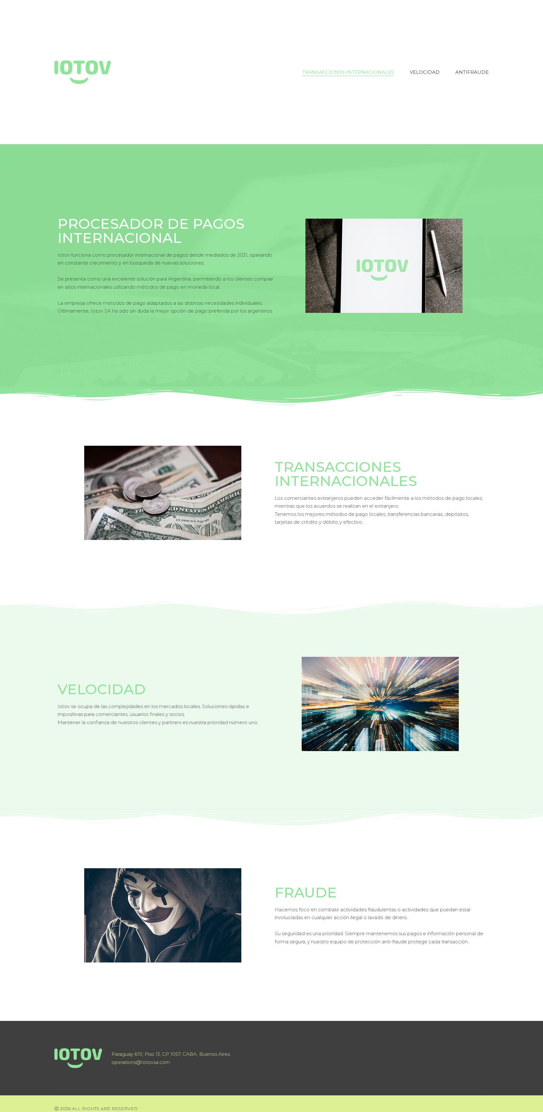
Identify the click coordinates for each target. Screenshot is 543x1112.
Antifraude (472, 72)
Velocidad (425, 72)
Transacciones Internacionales (348, 72)
